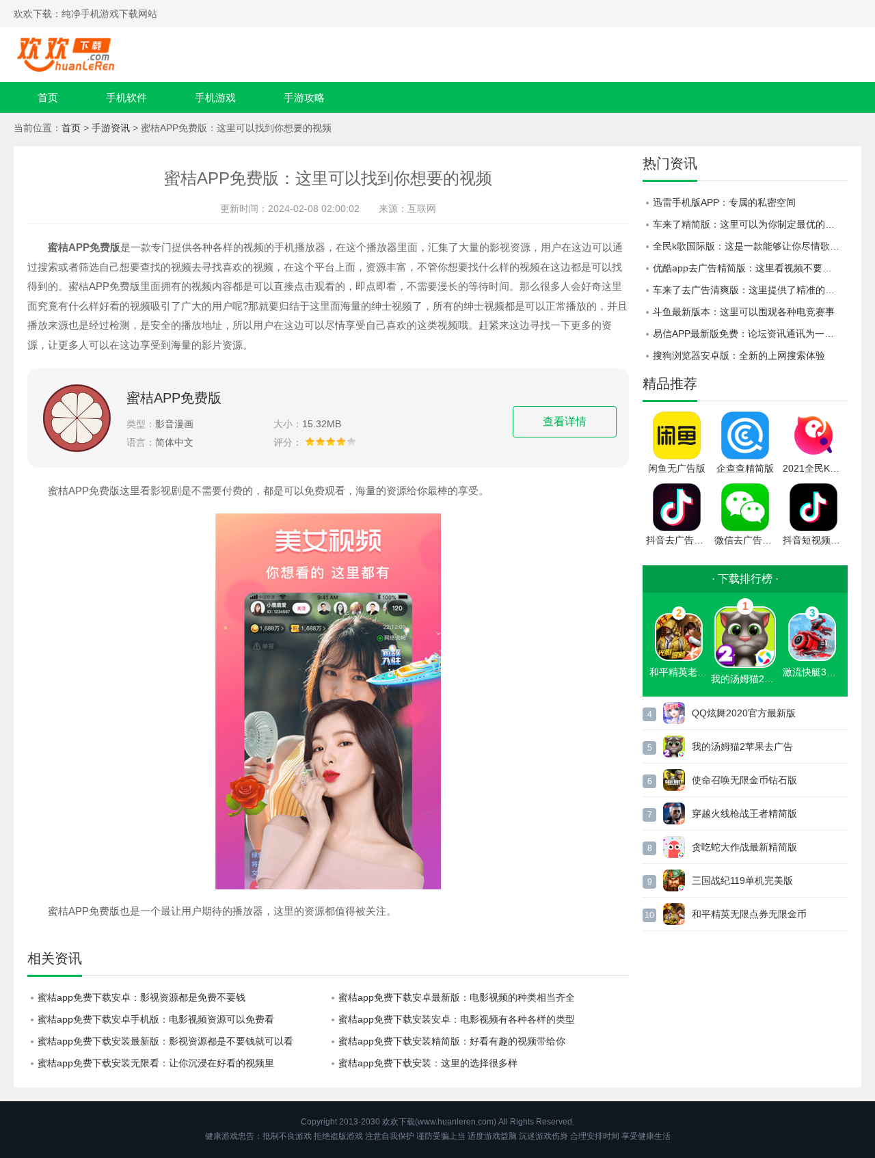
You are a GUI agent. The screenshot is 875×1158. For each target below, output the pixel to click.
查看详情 (565, 421)
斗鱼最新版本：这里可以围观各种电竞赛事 (744, 311)
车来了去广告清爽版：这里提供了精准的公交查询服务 (750, 289)
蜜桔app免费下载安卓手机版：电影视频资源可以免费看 (156, 1019)
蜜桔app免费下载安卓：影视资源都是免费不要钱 (141, 997)
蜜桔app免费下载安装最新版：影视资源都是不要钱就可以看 (165, 1041)
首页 (48, 97)
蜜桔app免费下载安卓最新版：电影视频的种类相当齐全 (456, 997)
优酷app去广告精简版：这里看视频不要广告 (747, 267)
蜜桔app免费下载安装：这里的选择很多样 (427, 1063)
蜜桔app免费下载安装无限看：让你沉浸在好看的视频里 (156, 1063)
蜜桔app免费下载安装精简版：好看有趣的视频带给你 (451, 1041)
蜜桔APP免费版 (173, 397)
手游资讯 (111, 127)
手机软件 (126, 97)
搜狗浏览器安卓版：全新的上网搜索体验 (739, 355)
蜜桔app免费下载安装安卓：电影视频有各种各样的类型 (456, 1019)
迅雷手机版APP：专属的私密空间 (724, 202)
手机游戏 (215, 97)
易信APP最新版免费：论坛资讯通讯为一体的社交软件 (750, 333)
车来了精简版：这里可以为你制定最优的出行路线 (750, 224)
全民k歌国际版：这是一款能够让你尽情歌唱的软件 (750, 246)
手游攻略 (304, 97)
